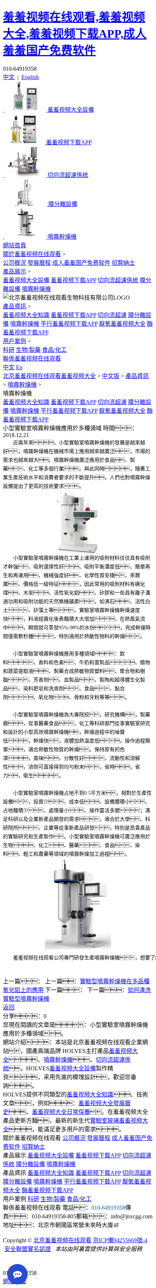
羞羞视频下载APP (73, 280)
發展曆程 (39, 263)
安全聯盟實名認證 (27, 1249)
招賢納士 (123, 263)
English (30, 77)
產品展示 (14, 271)
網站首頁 (14, 245)
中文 (9, 77)
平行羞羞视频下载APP (69, 324)
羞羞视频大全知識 (26, 315)
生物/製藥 (28, 350)
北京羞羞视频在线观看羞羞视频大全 (49, 376)
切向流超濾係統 (118, 280)
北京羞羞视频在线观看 (62, 1240)
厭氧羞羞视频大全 (122, 324)
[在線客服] (11, 1262)
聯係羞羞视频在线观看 (32, 358)
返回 (9, 1007)
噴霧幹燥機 (36, 289)
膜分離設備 (30, 1164)
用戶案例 (14, 341)
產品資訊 (14, 306)
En (19, 367)
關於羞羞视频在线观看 (32, 254)
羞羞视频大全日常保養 (61, 1112)
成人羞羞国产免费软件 (81, 263)
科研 (9, 350)
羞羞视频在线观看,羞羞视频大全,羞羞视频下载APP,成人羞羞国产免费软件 (75, 34)
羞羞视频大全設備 (26, 280)
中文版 (110, 376)
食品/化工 (54, 350)
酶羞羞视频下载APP (47, 1190)
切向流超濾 (112, 315)
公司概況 (14, 263)
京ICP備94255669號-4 (120, 1240)
